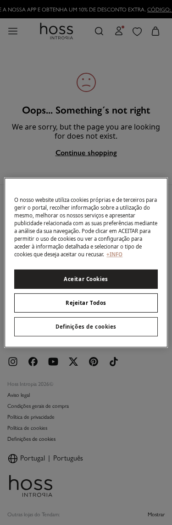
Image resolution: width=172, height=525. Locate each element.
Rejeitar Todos (86, 302)
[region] (85, 262)
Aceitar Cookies (86, 279)
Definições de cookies (86, 326)
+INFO (114, 254)
